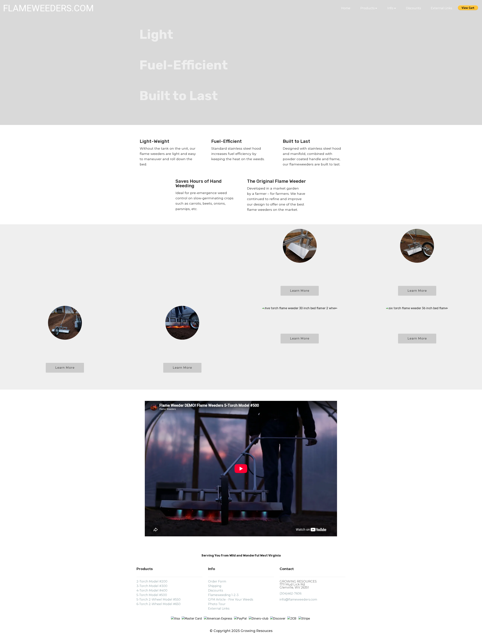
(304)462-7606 (290, 593)
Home (345, 8)
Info (390, 8)
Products (367, 8)
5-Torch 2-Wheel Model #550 (159, 599)
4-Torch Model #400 (152, 590)
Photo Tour (217, 604)
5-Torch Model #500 (152, 595)
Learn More (299, 290)
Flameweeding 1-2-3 (223, 595)
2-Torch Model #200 (152, 581)
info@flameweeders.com (298, 599)
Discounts (413, 8)
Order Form (217, 581)
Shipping (214, 586)
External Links (442, 8)
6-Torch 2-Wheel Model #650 (159, 604)
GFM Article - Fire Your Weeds (230, 599)
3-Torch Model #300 (152, 586)
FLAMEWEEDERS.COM (48, 8)
